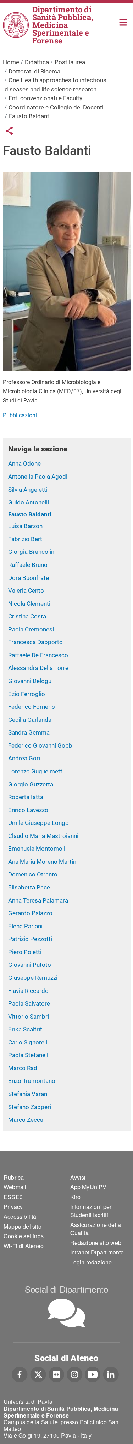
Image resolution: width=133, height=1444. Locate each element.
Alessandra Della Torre (38, 667)
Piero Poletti (24, 951)
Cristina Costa (27, 616)
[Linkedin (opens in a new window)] (111, 1373)
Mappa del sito (22, 1226)
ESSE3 (13, 1197)
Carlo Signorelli (28, 1042)
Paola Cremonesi (31, 629)
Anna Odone (24, 463)
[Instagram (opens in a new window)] (75, 1373)
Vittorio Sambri (28, 1016)
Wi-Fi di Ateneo (24, 1246)
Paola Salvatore (29, 1003)
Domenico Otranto (32, 874)
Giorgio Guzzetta (30, 784)
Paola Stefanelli (29, 1055)
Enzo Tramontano (31, 1080)
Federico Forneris (31, 706)
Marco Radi (23, 1068)
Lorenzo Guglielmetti (36, 771)
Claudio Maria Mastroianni (43, 835)
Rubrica (14, 1177)
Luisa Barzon (25, 525)
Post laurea (70, 62)
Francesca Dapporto (35, 642)
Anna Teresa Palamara (38, 900)
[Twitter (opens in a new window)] (38, 1373)
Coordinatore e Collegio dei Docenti (56, 107)
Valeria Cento (26, 590)
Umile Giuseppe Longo (38, 822)
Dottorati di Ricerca (34, 71)
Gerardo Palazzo (30, 913)
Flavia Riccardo (28, 990)
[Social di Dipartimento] (66, 1313)
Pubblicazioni (20, 415)
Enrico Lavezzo (28, 810)
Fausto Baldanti (29, 514)
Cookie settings (24, 1236)
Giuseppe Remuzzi (32, 977)
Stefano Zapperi (29, 1106)
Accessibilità (20, 1216)
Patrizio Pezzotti (30, 938)
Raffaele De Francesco (38, 655)
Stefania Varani (28, 1093)
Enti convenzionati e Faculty (45, 98)
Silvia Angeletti (28, 489)
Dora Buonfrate (28, 577)
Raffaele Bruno (28, 564)
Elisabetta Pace (29, 887)
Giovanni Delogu (29, 680)
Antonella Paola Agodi (37, 476)
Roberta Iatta (25, 797)
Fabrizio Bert (25, 539)
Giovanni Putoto (29, 964)
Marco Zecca (25, 1119)
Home (123, 21)
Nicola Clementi (29, 603)
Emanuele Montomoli (36, 848)
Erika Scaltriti (26, 1029)
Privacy (13, 1207)
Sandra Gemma (29, 732)
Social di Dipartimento (66, 1289)
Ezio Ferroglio (26, 693)
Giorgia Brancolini (32, 551)
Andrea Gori (24, 758)
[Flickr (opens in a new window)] (56, 1373)
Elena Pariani (25, 926)
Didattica (37, 62)
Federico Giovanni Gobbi (41, 745)
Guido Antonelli (28, 502)
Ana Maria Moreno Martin (42, 861)
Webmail (15, 1187)
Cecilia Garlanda (29, 719)
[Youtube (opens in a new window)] (92, 1373)
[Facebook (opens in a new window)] (20, 1373)
